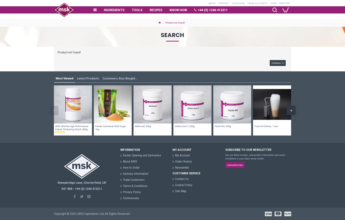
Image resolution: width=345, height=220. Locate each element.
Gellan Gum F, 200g (185, 126)
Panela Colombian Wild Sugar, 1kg (110, 128)
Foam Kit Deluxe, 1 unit (266, 126)
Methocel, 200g (143, 126)
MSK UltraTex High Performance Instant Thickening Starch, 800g (71, 128)
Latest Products (88, 78)
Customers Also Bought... (120, 78)
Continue (276, 63)
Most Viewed (64, 78)
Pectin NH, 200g (223, 126)
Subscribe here (235, 165)
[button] (53, 110)
